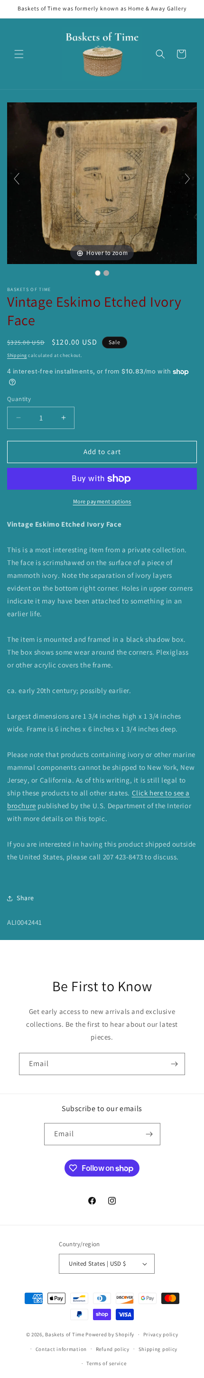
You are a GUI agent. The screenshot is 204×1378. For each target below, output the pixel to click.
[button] (19, 54)
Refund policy (113, 1349)
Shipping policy (158, 1349)
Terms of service (106, 1363)
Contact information (61, 1349)
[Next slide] (187, 178)
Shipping (17, 355)
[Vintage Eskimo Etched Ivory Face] (98, 273)
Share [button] (25, 898)
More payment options (102, 501)
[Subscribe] (174, 1064)
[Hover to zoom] (102, 182)
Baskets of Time (64, 1334)
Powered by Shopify (109, 1334)
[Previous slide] (16, 178)
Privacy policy (160, 1334)
